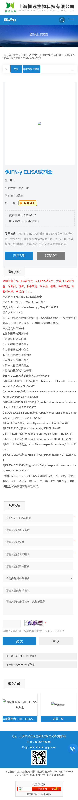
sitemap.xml (58, 774)
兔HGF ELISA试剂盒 (26, 656)
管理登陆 (46, 774)
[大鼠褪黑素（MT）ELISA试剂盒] (20, 704)
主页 (23, 54)
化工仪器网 (35, 774)
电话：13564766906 (39, 741)
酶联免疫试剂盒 (52, 54)
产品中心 (34, 54)
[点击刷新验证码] (33, 623)
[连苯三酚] (58, 704)
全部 (16, 69)
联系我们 (51, 255)
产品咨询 (19, 255)
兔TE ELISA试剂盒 (25, 664)
